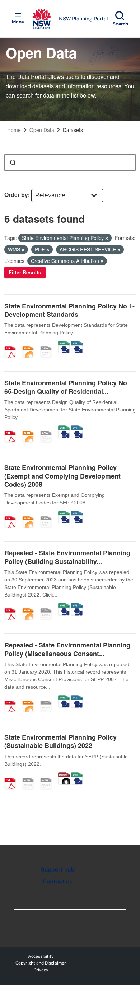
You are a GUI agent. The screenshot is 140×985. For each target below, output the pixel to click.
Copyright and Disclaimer (40, 963)
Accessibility (40, 956)
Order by (16, 194)
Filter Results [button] (25, 272)
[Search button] (13, 162)
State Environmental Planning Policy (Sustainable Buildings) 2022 (60, 741)
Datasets (73, 129)
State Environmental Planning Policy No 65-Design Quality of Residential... (65, 387)
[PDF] (12, 344)
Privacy (40, 969)
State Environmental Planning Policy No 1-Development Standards (69, 310)
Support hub (57, 869)
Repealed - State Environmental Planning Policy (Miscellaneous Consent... (67, 649)
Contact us (57, 881)
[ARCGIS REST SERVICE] (48, 344)
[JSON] (30, 344)
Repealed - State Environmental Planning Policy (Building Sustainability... (67, 557)
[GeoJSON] (64, 775)
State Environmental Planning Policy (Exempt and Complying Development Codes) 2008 (62, 476)
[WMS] (64, 344)
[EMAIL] (30, 775)
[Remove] (106, 238)
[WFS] (77, 344)
